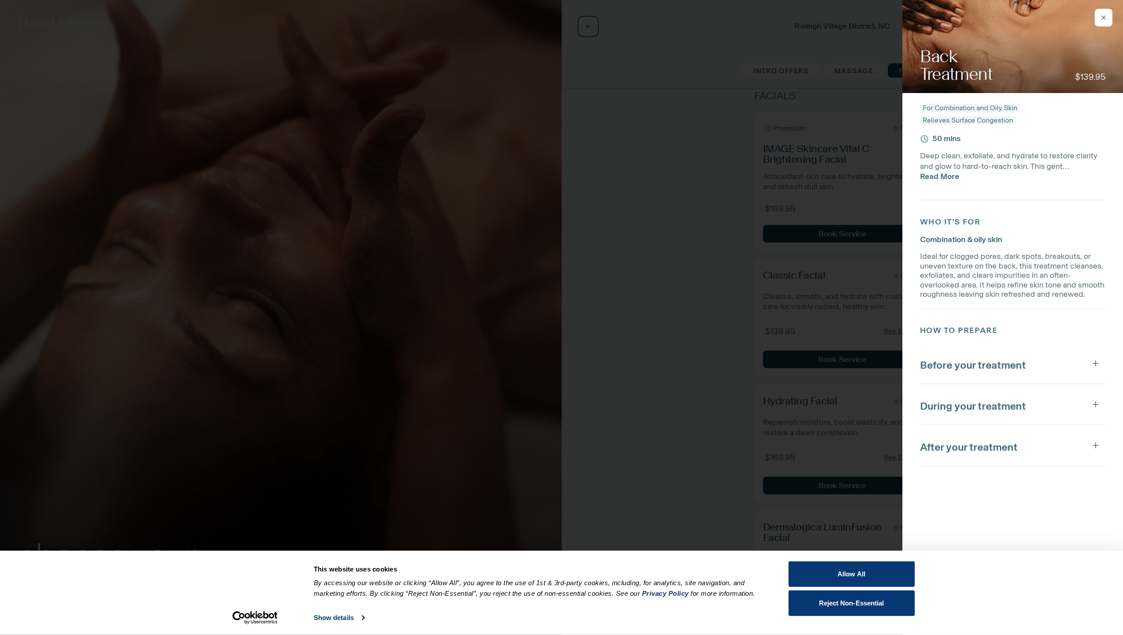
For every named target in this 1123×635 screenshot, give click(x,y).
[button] (1012, 363)
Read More (939, 176)
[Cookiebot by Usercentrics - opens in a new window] (254, 617)
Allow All (851, 574)
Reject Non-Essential (851, 602)
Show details (334, 617)
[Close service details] (1103, 17)
